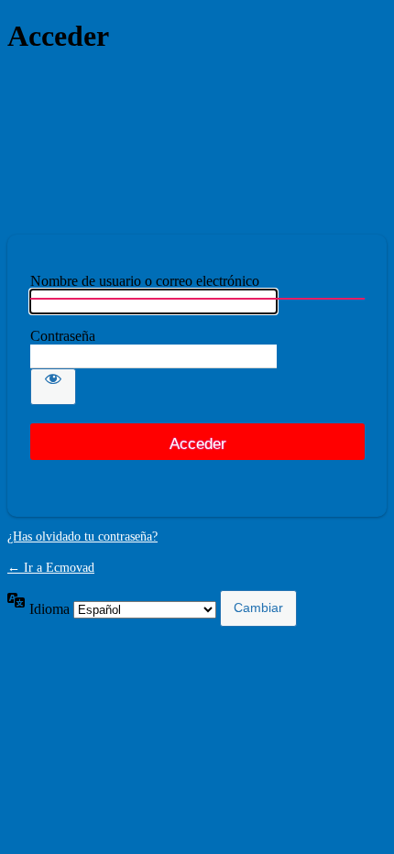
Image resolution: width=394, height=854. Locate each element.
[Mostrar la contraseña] (53, 386)
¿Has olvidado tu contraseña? (82, 536)
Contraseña (62, 336)
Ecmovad (197, 144)
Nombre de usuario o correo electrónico (144, 281)
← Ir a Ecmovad (50, 568)
